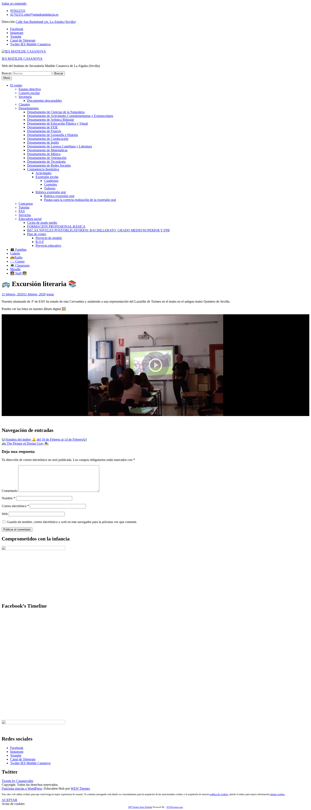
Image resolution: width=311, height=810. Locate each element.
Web (5, 514)
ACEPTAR (9, 800)
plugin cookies (277, 794)
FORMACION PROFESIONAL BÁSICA (56, 226)
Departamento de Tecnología (46, 161)
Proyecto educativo (48, 245)
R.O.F (40, 242)
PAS (22, 211)
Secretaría (25, 97)
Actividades (43, 173)
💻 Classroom (19, 265)
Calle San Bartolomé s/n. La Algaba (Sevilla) (46, 22)
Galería (15, 253)
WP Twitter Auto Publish (140, 807)
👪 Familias (18, 249)
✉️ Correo (17, 261)
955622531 (17, 11)
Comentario (9, 491)
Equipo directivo (30, 89)
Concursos (26, 203)
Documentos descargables (44, 100)
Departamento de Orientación (46, 158)
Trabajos (49, 188)
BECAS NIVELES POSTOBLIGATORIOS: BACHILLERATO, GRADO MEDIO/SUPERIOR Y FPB (98, 230)
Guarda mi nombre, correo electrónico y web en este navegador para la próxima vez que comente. (72, 522)
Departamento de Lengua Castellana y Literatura (59, 146)
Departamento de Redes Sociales (49, 165)
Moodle (15, 269)
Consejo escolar (29, 93)
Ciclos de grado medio (42, 222)
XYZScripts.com (175, 807)
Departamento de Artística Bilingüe (50, 119)
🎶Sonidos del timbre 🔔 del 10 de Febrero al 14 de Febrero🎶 (44, 439)
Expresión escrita (47, 177)
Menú (6, 77)
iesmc (50, 294)
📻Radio (16, 257)
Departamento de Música (44, 154)
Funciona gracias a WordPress (22, 788)
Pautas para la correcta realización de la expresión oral (80, 200)
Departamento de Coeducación (47, 139)
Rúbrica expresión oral (51, 192)
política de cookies (219, 794)
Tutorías (24, 207)
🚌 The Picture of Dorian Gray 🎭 (25, 443)
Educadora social (30, 219)
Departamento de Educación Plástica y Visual (57, 123)
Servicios (25, 215)
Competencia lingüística (43, 169)
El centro (16, 85)
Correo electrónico (15, 506)
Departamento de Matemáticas (47, 150)
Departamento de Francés (44, 131)
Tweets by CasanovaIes (17, 781)
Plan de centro (36, 234)
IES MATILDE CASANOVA (22, 58)
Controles (50, 184)
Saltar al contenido (14, 3)
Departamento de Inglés (43, 142)
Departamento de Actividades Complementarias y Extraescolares (70, 116)
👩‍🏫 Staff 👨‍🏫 (18, 273)
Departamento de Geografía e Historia (52, 135)
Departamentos (29, 108)
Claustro (24, 104)
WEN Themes (80, 788)
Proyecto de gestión (49, 238)
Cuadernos (51, 180)
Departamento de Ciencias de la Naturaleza (56, 112)
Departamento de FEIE (42, 127)
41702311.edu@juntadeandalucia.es (34, 14)
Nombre (8, 498)
